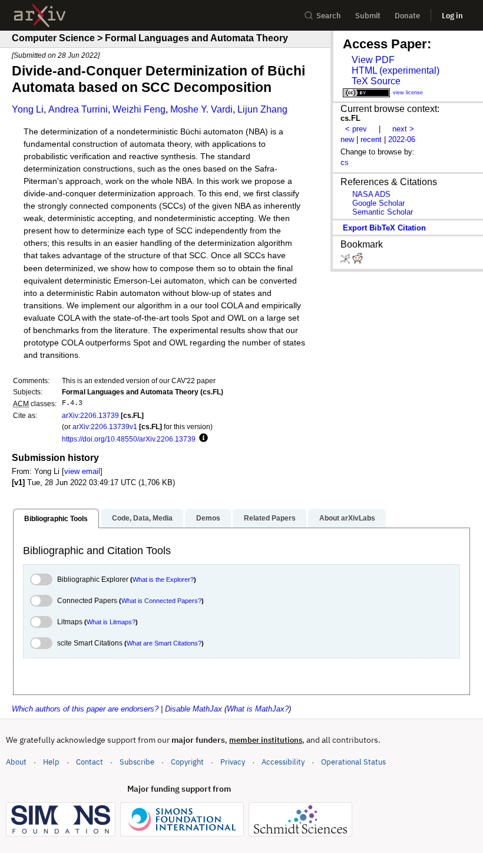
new (347, 139)
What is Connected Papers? (161, 600)
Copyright (187, 762)
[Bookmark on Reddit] (357, 260)
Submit (368, 16)
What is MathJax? (258, 708)
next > (403, 128)
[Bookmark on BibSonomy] (346, 260)
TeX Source (376, 81)
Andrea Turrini (78, 109)
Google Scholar (378, 203)
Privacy (232, 762)
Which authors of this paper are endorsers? (85, 708)
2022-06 (401, 139)
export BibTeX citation (384, 227)
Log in (452, 16)
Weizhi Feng (139, 109)
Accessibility (283, 762)
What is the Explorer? (163, 579)
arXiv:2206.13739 (90, 415)
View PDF (373, 60)
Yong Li (28, 109)
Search (328, 16)
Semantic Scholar (382, 212)
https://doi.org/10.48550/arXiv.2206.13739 (129, 439)
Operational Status (353, 761)
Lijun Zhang (262, 109)
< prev (356, 128)
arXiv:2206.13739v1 (104, 426)
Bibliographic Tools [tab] (56, 519)
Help (51, 762)
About (16, 762)
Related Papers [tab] (270, 518)
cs (344, 162)
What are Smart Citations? (164, 643)
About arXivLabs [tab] (347, 518)
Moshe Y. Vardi (201, 109)
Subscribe (137, 762)
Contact (89, 762)
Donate (407, 16)
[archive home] (39, 15)
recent (371, 139)
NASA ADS (371, 194)
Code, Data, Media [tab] (142, 518)
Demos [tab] (208, 518)
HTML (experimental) (395, 70)
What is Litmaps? (111, 621)
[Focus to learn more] (202, 438)
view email (82, 471)
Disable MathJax (193, 708)
